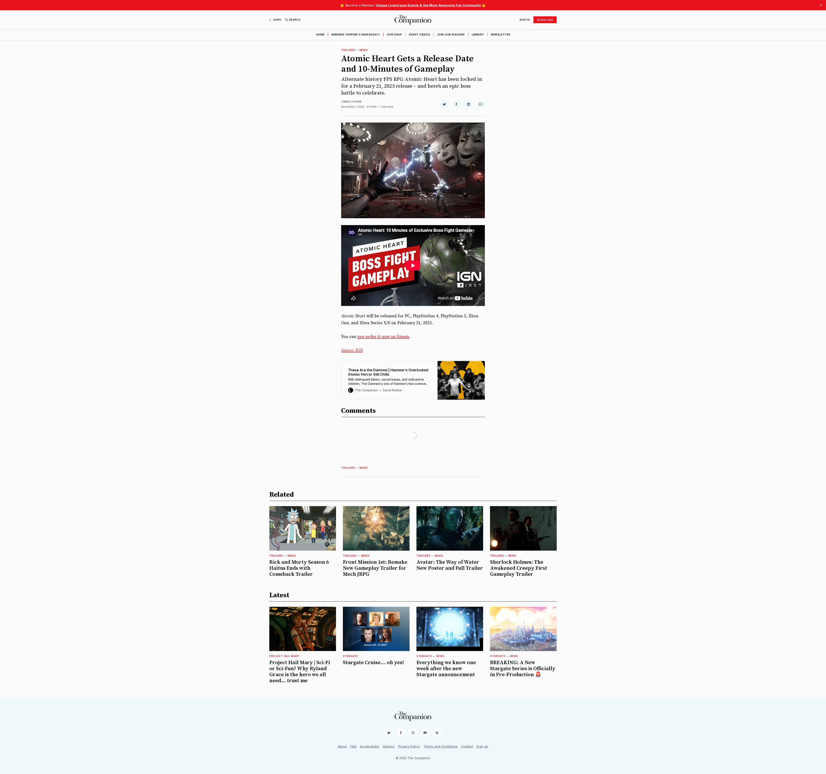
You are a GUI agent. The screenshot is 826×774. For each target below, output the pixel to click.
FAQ (353, 746)
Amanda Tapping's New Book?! (355, 34)
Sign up (482, 746)
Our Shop (394, 34)
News (363, 50)
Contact (467, 746)
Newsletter (500, 34)
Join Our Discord (451, 34)
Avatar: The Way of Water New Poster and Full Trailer (449, 565)
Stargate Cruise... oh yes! (373, 662)
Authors (389, 746)
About (342, 746)
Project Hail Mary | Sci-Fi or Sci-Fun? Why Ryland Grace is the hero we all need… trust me (299, 671)
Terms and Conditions (441, 746)
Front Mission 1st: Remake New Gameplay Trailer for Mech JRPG (375, 568)
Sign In (524, 19)
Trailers (348, 50)
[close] (820, 5)
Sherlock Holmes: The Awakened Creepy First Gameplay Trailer (518, 568)
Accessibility (369, 746)
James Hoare (351, 101)
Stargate (350, 656)
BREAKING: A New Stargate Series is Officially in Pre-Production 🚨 (522, 668)
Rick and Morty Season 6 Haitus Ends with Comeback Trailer (299, 568)
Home (320, 34)
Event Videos (419, 34)
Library (478, 34)
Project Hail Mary (284, 656)
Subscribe (545, 20)
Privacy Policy (409, 746)
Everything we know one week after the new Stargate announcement (446, 668)
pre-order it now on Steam (383, 336)
